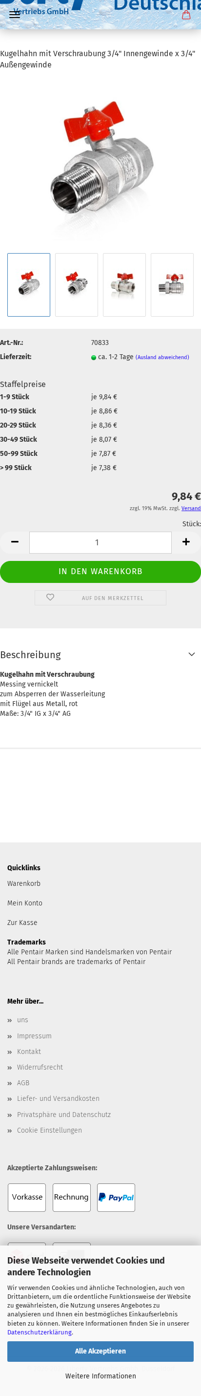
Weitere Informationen (100, 1376)
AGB (23, 1083)
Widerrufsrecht (40, 1067)
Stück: (191, 524)
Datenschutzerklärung (39, 1332)
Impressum (34, 1036)
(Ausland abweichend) (162, 357)
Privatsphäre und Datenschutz (64, 1115)
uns (22, 1020)
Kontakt (29, 1052)
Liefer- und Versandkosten (58, 1099)
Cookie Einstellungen (49, 1130)
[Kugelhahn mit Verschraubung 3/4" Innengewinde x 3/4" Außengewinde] (100, 164)
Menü (14, 14)
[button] (14, 543)
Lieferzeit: (15, 357)
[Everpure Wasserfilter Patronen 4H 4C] (100, 41)
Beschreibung (30, 655)
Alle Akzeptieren (100, 1351)
